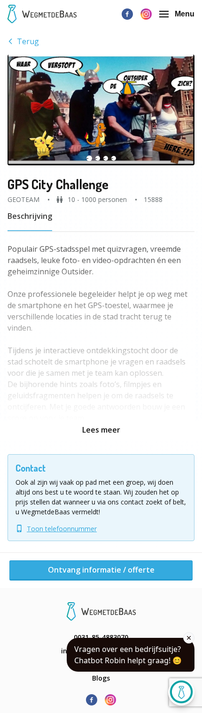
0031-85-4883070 (101, 637)
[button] (101, 109)
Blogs (101, 678)
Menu (184, 14)
